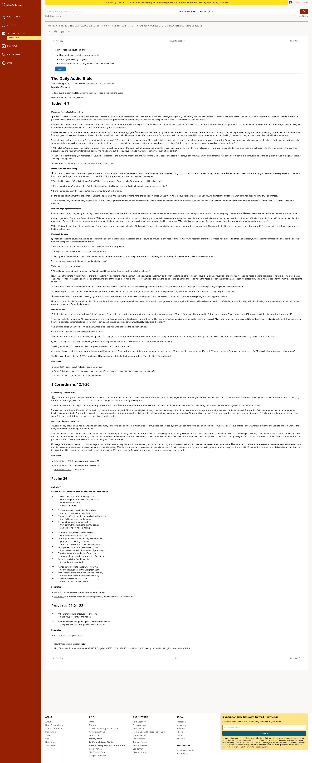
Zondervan (138, 748)
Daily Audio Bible (106, 83)
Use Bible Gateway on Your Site (103, 728)
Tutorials (93, 725)
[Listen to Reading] (69, 32)
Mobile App (50, 732)
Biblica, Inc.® (137, 648)
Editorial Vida (139, 738)
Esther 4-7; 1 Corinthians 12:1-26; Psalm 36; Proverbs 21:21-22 (132, 25)
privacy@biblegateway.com (256, 747)
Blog (47, 738)
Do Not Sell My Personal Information (107, 745)
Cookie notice (95, 748)
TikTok (180, 732)
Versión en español (185, 750)
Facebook (181, 721)
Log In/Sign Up (300, 2)
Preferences (182, 753)
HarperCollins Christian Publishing (149, 732)
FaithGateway (139, 721)
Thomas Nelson (140, 742)
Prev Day (59, 41)
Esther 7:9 (58, 375)
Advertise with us (97, 732)
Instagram (181, 725)
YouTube (181, 738)
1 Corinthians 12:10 (62, 461)
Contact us (94, 735)
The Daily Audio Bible (82, 25)
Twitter (180, 735)
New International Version (185, 25)
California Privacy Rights (101, 742)
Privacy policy (95, 738)
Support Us (50, 745)
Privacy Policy (227, 747)
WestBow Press (140, 745)
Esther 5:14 (59, 367)
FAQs (91, 721)
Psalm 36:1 (59, 592)
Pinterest (181, 728)
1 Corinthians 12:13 (62, 469)
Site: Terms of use (97, 752)
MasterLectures (140, 752)
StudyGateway (139, 725)
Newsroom (50, 742)
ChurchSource (139, 728)
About (48, 721)
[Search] (304, 11)
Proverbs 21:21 (61, 635)
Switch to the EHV (88, 93)
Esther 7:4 (58, 371)
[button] (298, 2)
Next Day (294, 41)
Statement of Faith (53, 728)
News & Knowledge (54, 725)
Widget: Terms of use (99, 755)
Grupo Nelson (139, 735)
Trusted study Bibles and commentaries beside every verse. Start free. (166, 2)
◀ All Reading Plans (56, 26)
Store (47, 735)
